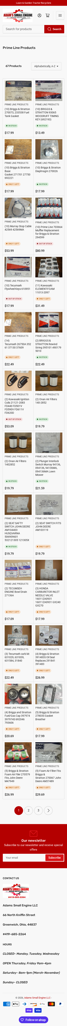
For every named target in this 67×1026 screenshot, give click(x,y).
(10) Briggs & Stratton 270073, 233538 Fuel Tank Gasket (17, 112)
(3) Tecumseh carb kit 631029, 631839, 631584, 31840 (17, 657)
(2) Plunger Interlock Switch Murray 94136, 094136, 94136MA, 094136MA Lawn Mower (48, 468)
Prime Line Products (16, 104)
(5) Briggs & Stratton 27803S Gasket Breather (47, 716)
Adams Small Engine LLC (37, 997)
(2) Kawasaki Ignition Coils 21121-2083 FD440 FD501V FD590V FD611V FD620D (17, 406)
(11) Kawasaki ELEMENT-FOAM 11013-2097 (45, 289)
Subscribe (54, 857)
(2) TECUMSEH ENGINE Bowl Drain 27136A (16, 592)
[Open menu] (60, 15)
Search (57, 29)
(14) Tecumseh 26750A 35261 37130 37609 (18, 344)
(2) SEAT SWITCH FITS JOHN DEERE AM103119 (48, 526)
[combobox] (33, 29)
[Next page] (48, 811)
